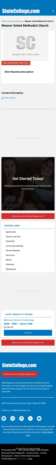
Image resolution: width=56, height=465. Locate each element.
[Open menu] (53, 11)
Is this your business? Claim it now (16, 63)
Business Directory (15, 21)
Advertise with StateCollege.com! (28, 216)
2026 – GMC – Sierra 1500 (18, 323)
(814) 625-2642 (9, 98)
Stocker (28, 333)
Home (3, 21)
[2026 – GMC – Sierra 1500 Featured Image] (19, 320)
